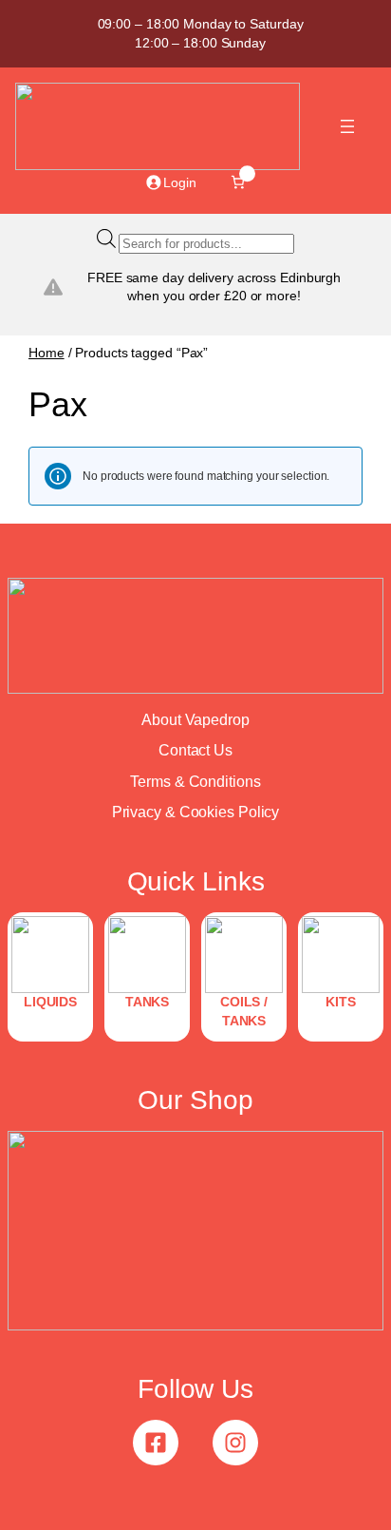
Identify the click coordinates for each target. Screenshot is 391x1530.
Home (46, 352)
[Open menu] (347, 126)
